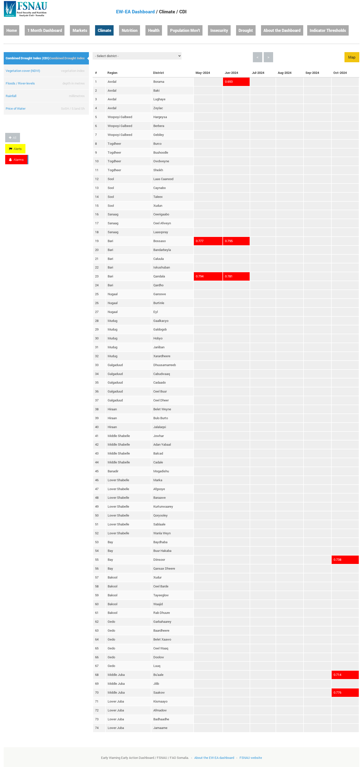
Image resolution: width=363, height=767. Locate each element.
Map (352, 57)
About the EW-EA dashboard (214, 758)
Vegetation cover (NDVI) (23, 71)
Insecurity (219, 30)
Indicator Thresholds (328, 30)
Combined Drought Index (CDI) (27, 58)
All (13, 137)
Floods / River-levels (20, 83)
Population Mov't (185, 30)
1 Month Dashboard (44, 30)
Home (11, 30)
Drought (246, 30)
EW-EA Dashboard (135, 11)
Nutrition (130, 30)
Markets (80, 30)
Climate (104, 30)
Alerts (17, 148)
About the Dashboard (282, 30)
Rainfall (11, 96)
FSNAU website (251, 758)
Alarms (18, 159)
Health (154, 30)
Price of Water (15, 108)
